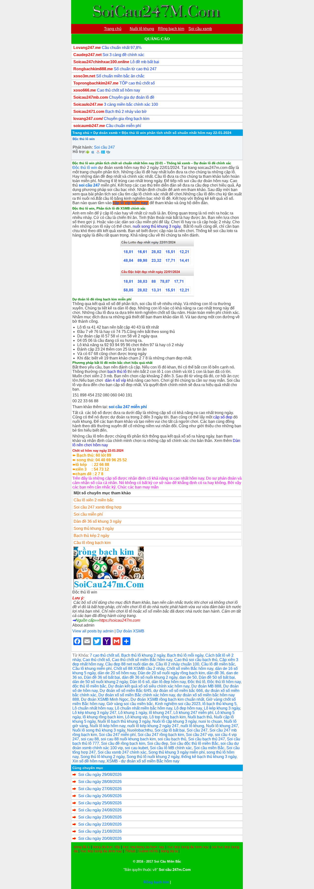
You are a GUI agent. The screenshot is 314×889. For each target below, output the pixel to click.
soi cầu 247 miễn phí (128, 407)
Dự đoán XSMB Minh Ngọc (105, 699)
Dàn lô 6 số (140, 682)
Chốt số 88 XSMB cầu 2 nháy (139, 668)
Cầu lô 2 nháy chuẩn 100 (177, 664)
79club (130, 851)
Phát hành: (83, 147)
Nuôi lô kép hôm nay (107, 726)
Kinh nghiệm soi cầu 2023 (177, 704)
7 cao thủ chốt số (104, 655)
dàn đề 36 (215, 673)
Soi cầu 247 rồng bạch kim (161, 735)
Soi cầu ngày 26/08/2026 (100, 796)
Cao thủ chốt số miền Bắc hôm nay (142, 660)
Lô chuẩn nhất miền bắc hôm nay (143, 708)
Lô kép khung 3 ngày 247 (94, 713)
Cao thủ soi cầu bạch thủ (195, 660)
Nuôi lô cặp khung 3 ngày (174, 721)
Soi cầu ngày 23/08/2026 (100, 817)
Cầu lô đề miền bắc (218, 664)
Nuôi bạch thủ (200, 717)
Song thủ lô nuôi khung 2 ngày (153, 757)
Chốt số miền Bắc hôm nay (190, 668)
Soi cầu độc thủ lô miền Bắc (194, 743)
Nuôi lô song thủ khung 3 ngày (98, 730)
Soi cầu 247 (104, 147)
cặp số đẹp (222, 417)
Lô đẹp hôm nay (188, 708)
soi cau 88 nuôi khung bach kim (128, 739)
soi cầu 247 (89, 185)
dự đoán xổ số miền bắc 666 (178, 690)
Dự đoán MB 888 (206, 686)
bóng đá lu (82, 847)
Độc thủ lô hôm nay (224, 682)
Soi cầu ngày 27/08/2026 (100, 789)
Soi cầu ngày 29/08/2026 (100, 774)
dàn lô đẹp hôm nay (169, 682)
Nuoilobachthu (140, 730)
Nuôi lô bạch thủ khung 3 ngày (124, 721)
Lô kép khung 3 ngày (222, 708)
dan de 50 (188, 677)
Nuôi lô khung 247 (222, 726)
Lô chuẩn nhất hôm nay (92, 708)
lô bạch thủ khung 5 (219, 704)
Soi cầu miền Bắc (209, 748)
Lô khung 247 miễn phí (193, 713)
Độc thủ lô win (84, 139)
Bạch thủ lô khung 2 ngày (143, 655)
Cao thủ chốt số (96, 660)
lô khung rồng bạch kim (103, 717)
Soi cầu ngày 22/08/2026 (100, 824)
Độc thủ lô (196, 682)
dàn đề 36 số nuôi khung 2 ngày (149, 677)
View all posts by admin (93, 631)
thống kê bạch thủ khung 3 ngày (208, 757)
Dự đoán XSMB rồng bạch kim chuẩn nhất (167, 699)
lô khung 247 (160, 713)
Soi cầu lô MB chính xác (171, 748)
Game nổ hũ (148, 851)
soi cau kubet (136, 748)
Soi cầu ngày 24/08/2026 (100, 810)
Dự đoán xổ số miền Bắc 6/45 (125, 690)
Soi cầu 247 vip (199, 735)
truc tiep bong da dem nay (101, 851)
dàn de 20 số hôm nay (117, 673)
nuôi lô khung (192, 726)
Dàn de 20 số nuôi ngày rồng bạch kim (171, 673)
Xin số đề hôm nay (88, 761)
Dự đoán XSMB (130, 631)
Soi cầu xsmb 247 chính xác (122, 752)
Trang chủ (80, 133)
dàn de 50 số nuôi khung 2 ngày (100, 682)
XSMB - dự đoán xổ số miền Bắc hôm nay (142, 761)
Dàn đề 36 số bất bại (102, 677)
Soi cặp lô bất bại (170, 730)
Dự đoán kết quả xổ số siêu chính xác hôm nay (148, 686)
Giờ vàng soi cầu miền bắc (129, 704)
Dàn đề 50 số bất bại (217, 677)
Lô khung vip (136, 717)
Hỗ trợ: (79, 152)
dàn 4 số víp (115, 380)
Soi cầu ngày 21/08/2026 (100, 831)
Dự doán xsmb (105, 133)
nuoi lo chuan (210, 721)
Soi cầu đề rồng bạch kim (123, 743)
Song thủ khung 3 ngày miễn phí (176, 752)
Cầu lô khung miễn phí (92, 668)
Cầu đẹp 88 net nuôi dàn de (129, 664)
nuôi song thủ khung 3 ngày (157, 226)
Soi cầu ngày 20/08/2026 (100, 838)
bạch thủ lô (117, 371)
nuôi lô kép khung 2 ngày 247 (153, 726)
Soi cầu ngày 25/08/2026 (100, 803)
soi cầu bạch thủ (172, 739)
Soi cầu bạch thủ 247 (206, 739)
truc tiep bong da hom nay (143, 847)
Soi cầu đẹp (157, 743)
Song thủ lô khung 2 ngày (102, 757)
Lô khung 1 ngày (132, 713)
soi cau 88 (90, 739)
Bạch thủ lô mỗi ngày (185, 655)
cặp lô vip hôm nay (130, 203)
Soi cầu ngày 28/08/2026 (100, 782)
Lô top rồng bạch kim (167, 717)
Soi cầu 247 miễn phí (117, 735)
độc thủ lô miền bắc (89, 686)
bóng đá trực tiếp (106, 847)
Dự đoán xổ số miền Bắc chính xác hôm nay (136, 695)
